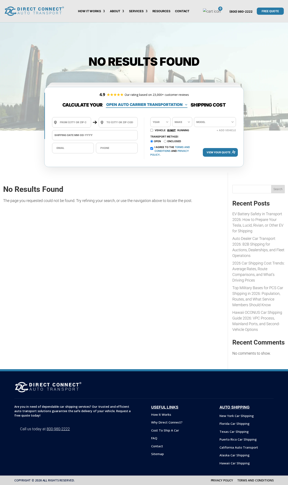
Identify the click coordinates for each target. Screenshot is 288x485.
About (115, 11)
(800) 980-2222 (241, 11)
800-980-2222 (58, 429)
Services (136, 11)
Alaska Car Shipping (234, 455)
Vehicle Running (172, 130)
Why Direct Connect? (166, 422)
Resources (161, 11)
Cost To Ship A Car (165, 430)
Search (278, 189)
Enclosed (174, 141)
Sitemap (157, 454)
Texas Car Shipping (234, 431)
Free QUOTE (270, 11)
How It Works (89, 11)
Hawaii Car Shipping (234, 463)
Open (157, 141)
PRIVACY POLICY (222, 480)
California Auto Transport (238, 447)
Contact (182, 11)
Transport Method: (164, 136)
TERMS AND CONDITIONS (255, 480)
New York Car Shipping (236, 416)
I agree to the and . (170, 151)
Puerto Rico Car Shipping (238, 439)
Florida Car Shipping (234, 423)
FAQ (154, 438)
